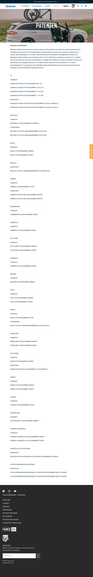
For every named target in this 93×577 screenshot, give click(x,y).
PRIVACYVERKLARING (10, 519)
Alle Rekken (25, 6)
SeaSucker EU (10, 561)
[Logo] (11, 6)
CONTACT (6, 503)
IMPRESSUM (7, 510)
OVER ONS (6, 500)
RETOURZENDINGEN (10, 513)
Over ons (56, 6)
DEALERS (6, 506)
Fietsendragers (37, 6)
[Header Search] (78, 6)
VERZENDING (7, 516)
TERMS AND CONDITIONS (12, 523)
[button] (85, 6)
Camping (47, 6)
